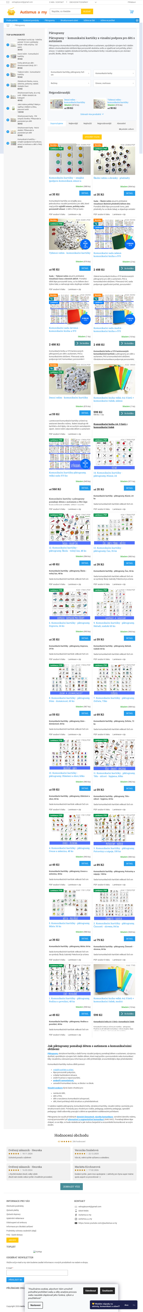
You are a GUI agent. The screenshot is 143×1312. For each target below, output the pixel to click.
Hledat (87, 11)
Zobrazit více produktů (90, 114)
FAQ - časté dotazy (14, 1235)
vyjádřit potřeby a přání (63, 1070)
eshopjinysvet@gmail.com (89, 1206)
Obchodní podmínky (78, 2)
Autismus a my (84, 1215)
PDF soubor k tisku (57, 214)
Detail (85, 193)
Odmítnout (90, 1290)
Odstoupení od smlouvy (16, 1222)
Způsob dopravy (13, 1214)
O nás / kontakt (56, 2)
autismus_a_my (85, 1219)
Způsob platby (12, 1210)
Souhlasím (107, 1290)
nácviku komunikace (104, 1117)
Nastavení (35, 1305)
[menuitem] (12, 20)
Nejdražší (88, 123)
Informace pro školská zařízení (19, 1226)
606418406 (83, 1211)
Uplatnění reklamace (15, 1218)
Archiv (12, 1240)
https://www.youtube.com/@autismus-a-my (97, 1223)
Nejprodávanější (104, 123)
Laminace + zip (74, 214)
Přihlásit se (15, 1279)
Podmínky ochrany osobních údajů (21, 1231)
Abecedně (121, 123)
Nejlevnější (73, 123)
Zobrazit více (71, 1186)
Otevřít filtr (92, 137)
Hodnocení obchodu (71, 1135)
